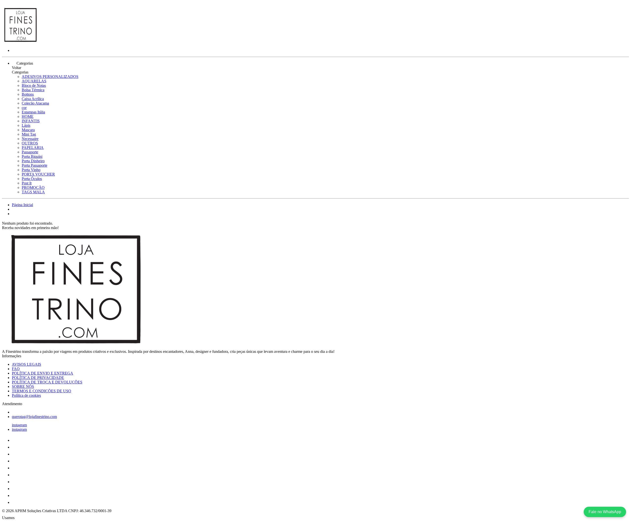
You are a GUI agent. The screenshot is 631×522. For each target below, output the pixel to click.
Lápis (26, 125)
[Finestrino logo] (20, 42)
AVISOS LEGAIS (26, 364)
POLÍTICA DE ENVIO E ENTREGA (42, 373)
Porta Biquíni (32, 156)
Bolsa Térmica (33, 90)
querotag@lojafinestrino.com (34, 416)
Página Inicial (22, 205)
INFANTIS (31, 121)
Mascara (28, 130)
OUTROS (30, 143)
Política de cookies (26, 395)
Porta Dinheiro (33, 161)
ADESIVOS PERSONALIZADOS (50, 76)
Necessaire (30, 139)
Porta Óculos (32, 179)
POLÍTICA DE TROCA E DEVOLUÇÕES (47, 382)
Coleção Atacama (35, 103)
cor (24, 108)
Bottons (28, 94)
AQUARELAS (34, 81)
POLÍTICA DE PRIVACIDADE (38, 378)
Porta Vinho (31, 170)
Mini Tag (29, 134)
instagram (19, 425)
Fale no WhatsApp (605, 512)
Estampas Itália (33, 112)
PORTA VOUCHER (38, 174)
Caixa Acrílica (33, 99)
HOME (28, 116)
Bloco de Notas (34, 85)
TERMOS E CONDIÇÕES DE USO (41, 391)
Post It (27, 183)
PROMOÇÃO (33, 187)
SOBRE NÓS (23, 386)
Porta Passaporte (34, 165)
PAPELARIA (33, 147)
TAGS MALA (33, 192)
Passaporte (30, 152)
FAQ (16, 369)
